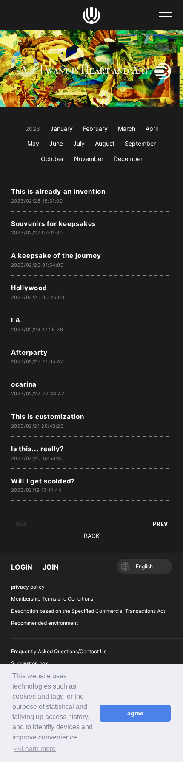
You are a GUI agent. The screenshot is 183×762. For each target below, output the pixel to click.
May (33, 143)
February (95, 128)
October (52, 158)
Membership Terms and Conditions (52, 598)
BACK (92, 535)
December (128, 158)
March (126, 128)
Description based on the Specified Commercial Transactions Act (88, 611)
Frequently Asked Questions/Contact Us (58, 651)
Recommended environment (44, 623)
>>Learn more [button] (35, 748)
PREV (160, 524)
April (152, 128)
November (88, 158)
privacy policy (28, 587)
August (104, 143)
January (61, 128)
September (140, 143)
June (56, 143)
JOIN (51, 567)
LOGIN (21, 567)
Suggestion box (29, 663)
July (79, 143)
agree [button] (135, 713)
